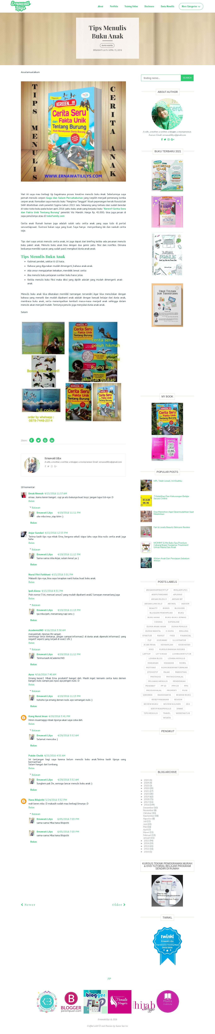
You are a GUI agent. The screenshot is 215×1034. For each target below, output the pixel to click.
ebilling (183, 631)
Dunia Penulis (179, 626)
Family (160, 635)
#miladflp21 (180, 590)
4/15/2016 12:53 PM (56, 532)
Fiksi (172, 635)
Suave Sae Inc (122, 1026)
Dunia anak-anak (156, 626)
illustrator (179, 640)
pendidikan (179, 681)
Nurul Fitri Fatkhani (39, 574)
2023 (147, 785)
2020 (147, 793)
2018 (147, 799)
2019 (147, 796)
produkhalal (154, 690)
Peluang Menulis (158, 681)
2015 (147, 840)
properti (172, 690)
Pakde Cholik (35, 755)
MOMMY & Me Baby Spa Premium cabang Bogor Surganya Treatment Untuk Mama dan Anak (171, 544)
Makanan (153, 663)
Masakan (169, 663)
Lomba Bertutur (181, 654)
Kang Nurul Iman (38, 716)
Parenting (181, 672)
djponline (174, 622)
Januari (147, 837)
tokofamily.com (55, 215)
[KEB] (47, 1012)
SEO (188, 704)
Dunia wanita (107, 45)
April (145, 829)
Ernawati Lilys (45, 512)
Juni (145, 824)
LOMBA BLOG (156, 658)
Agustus (147, 818)
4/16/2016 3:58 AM (55, 630)
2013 (147, 846)
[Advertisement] (167, 364)
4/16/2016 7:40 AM (45, 674)
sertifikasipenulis (161, 708)
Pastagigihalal (175, 676)
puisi (184, 690)
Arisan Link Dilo (153, 603)
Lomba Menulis (176, 658)
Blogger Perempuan (161, 613)
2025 (147, 780)
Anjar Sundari (36, 532)
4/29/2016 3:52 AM (68, 735)
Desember (148, 807)
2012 (147, 848)
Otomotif (152, 672)
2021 (147, 791)
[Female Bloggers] (120, 1012)
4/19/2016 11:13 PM (68, 610)
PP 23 (163, 686)
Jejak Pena (150, 644)
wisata (167, 717)
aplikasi (177, 594)
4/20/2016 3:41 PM (59, 716)
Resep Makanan (160, 699)
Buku (181, 613)
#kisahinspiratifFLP (157, 590)
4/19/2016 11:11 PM (68, 512)
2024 (147, 782)
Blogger (180, 608)
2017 (147, 802)
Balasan (36, 507)
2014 (147, 843)
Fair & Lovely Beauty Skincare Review (172, 527)
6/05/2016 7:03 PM (68, 818)
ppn (186, 686)
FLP (149, 640)
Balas (31, 501)
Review (178, 699)
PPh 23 (175, 686)
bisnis (166, 608)
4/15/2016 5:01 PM (62, 574)
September (149, 815)
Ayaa (31, 674)
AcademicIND (35, 630)
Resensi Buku (183, 695)
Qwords (147, 695)
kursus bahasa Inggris (172, 649)
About (100, 6)
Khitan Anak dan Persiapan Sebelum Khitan (171, 559)
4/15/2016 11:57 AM (55, 493)
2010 (147, 851)
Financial (185, 635)
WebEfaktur (183, 713)
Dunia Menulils (167, 6)
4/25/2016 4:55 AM (54, 755)
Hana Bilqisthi (36, 799)
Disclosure (149, 6)
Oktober (147, 813)
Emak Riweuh (35, 493)
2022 (147, 788)
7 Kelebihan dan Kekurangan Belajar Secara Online (171, 497)
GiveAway (162, 640)
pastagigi (155, 676)
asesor (185, 603)
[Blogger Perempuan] (71, 1012)
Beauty (153, 608)
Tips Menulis (151, 713)
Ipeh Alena (34, 590)
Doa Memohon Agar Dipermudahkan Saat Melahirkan (174, 512)
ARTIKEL (172, 603)
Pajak (167, 672)
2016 (147, 804)
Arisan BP (177, 599)
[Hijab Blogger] (144, 1012)
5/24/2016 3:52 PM (56, 799)
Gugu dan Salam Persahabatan (64, 197)
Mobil (182, 663)
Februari (147, 835)
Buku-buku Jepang (175, 617)
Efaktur (147, 635)
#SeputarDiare (160, 594)
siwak (180, 708)
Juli (145, 821)
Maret (146, 832)
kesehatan (184, 644)
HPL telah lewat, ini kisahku (168, 480)
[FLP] (96, 1012)
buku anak (154, 617)
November (148, 810)
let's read (161, 654)
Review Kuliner (172, 704)
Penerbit (151, 686)
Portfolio (114, 6)
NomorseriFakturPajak (174, 667)
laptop (146, 654)
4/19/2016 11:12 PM (68, 554)
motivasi (151, 667)
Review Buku (151, 704)
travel (167, 713)
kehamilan (167, 644)
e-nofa (170, 631)
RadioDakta (164, 695)
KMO (151, 649)
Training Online (131, 6)
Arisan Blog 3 (159, 599)
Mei (145, 826)
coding (158, 622)
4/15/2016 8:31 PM (52, 590)
